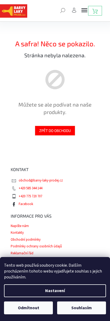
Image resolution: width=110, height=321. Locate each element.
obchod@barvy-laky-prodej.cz (41, 180)
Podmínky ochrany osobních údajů (36, 246)
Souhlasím (81, 308)
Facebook (26, 204)
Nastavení (55, 291)
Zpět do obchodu (55, 130)
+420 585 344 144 (30, 188)
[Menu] (84, 10)
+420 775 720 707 (30, 196)
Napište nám (20, 226)
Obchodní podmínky (26, 239)
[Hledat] (62, 10)
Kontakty (17, 232)
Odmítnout (28, 308)
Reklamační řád (22, 253)
